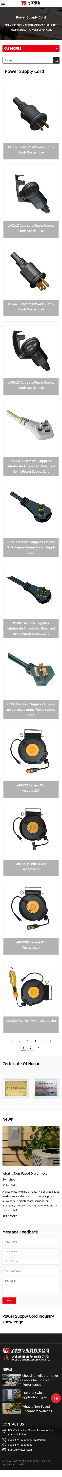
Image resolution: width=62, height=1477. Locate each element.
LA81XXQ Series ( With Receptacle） (31, 788)
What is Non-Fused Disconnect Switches (37, 1408)
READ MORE (9, 1216)
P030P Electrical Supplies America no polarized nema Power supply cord (31, 709)
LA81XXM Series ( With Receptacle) (31, 1021)
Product (17, 25)
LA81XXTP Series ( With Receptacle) (31, 866)
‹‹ (12, 1041)
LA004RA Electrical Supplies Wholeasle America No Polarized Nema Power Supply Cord (31, 466)
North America (34, 25)
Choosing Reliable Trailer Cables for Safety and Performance (40, 1380)
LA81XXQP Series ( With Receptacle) (31, 945)
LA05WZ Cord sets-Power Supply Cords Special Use (31, 385)
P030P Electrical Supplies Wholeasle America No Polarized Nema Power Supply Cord (31, 628)
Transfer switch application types (34, 1395)
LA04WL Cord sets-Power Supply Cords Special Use (31, 306)
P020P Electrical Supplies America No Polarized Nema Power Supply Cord (31, 547)
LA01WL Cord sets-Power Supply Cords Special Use (31, 149)
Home (6, 25)
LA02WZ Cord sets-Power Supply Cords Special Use (31, 228)
